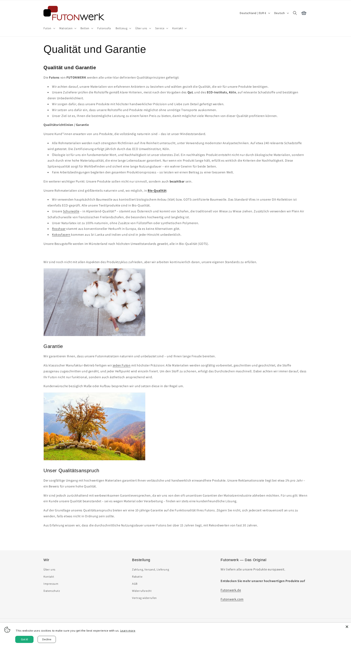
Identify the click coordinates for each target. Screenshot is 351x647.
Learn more (127, 630)
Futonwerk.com (232, 599)
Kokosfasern (61, 234)
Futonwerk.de (231, 590)
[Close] (347, 627)
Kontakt (48, 576)
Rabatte (137, 576)
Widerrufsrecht (142, 591)
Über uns (49, 569)
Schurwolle (71, 211)
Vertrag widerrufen (144, 598)
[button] (49, 28)
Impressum (50, 583)
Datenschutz (51, 591)
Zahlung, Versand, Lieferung (150, 569)
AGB (135, 583)
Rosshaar (59, 229)
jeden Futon (122, 365)
